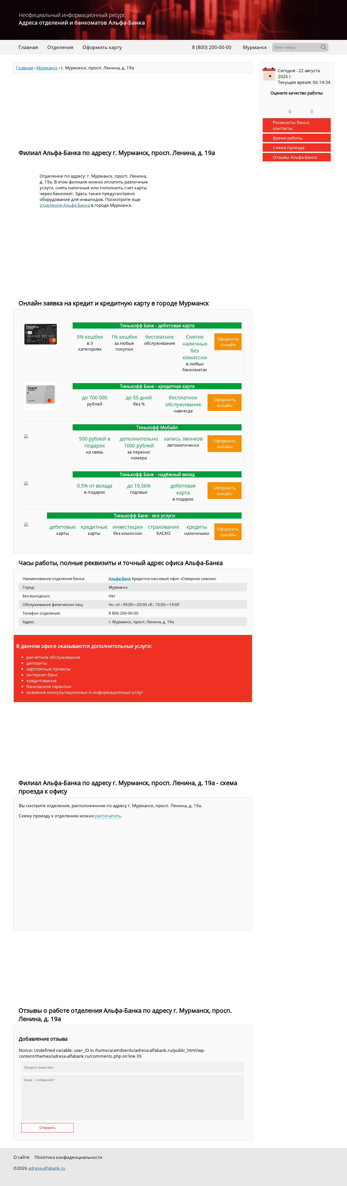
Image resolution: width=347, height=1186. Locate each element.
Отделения (60, 47)
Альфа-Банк (120, 578)
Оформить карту (102, 47)
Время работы (288, 138)
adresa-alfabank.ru (46, 1168)
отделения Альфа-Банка (65, 205)
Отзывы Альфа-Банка (295, 157)
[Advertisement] (132, 108)
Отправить (47, 1128)
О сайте (21, 1157)
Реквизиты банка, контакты (291, 125)
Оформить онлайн (228, 342)
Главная (28, 47)
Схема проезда (288, 147)
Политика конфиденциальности (68, 1157)
